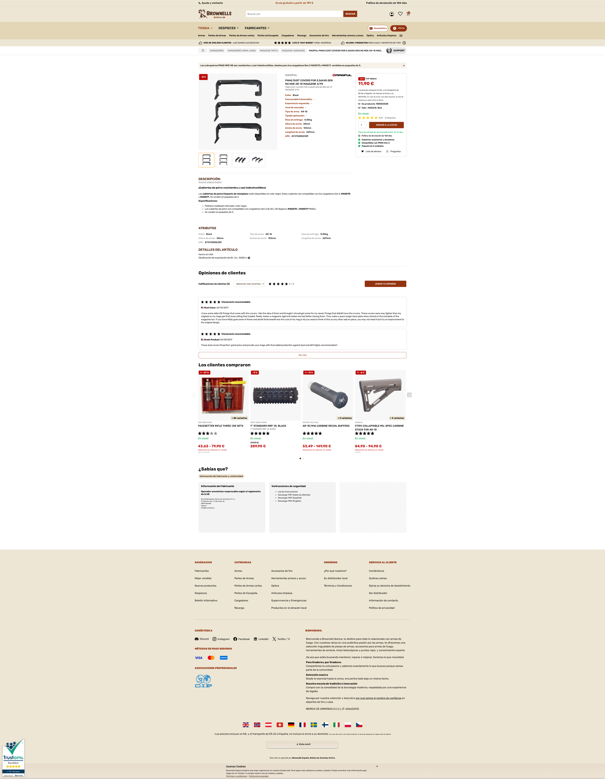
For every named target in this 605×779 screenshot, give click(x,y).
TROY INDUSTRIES (258, 422)
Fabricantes (255, 28)
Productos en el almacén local (289, 607)
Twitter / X (283, 639)
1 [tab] (301, 460)
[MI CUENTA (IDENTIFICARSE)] (392, 14)
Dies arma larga (204, 452)
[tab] (221, 476)
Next (409, 394)
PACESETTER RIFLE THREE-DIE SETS (220, 425)
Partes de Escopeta (268, 35)
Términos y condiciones (236, 776)
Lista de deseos (401, 14)
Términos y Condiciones (338, 585)
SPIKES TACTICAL (311, 422)
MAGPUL (291, 75)
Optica (370, 35)
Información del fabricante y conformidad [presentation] (221, 476)
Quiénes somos (378, 578)
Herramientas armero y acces (347, 35)
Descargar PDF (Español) (289, 498)
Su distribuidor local (336, 578)
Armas (201, 35)
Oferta (401, 28)
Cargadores (288, 35)
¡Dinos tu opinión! (385, 284)
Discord (204, 638)
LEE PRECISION (205, 422)
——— (401, 35)
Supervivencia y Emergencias (288, 600)
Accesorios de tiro (319, 35)
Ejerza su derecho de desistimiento (389, 585)
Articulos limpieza (386, 35)
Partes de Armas (217, 35)
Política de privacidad (382, 607)
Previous (194, 394)
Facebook (244, 639)
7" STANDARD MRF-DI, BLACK (268, 425)
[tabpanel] (223, 411)
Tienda (203, 28)
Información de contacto (383, 600)
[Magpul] (342, 75)
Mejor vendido (203, 578)
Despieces (227, 28)
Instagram (224, 639)
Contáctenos (376, 570)
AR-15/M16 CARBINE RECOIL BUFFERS (326, 425)
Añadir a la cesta (386, 124)
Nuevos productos (205, 585)
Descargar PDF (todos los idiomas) (294, 495)
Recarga (301, 35)
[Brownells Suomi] (325, 724)
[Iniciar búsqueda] (350, 14)
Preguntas (395, 151)
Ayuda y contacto (212, 2)
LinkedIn (264, 639)
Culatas (358, 452)
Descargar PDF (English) (289, 501)
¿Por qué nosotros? (335, 570)
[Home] (202, 50)
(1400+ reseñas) (311, 43)
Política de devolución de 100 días (386, 2)
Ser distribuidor (378, 593)
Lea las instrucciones (288, 491)
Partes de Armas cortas (241, 35)
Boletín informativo (206, 600)
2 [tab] (304, 460)
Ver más (303, 355)
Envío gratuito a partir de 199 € (294, 2)
